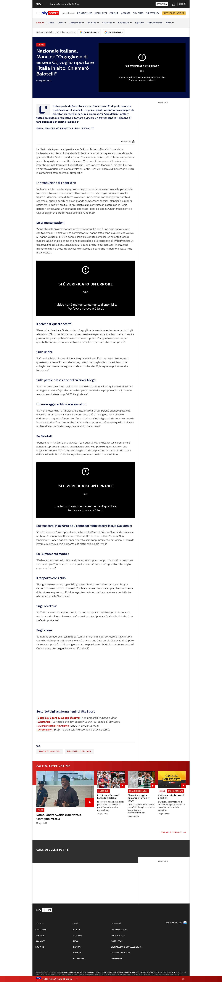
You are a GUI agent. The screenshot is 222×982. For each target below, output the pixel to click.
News (51, 23)
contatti (171, 972)
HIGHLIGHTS (101, 13)
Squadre (139, 23)
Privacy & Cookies (94, 972)
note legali (117, 941)
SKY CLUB (138, 13)
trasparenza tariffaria (148, 972)
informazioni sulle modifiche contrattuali (118, 972)
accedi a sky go (174, 922)
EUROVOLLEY (152, 13)
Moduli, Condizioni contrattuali (73, 972)
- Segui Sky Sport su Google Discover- (58, 717)
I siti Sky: (39, 923)
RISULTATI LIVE (84, 13)
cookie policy (118, 935)
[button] (106, 979)
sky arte (39, 947)
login (182, 4)
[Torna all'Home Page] (50, 13)
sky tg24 (40, 935)
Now (75, 941)
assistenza (162, 972)
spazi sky (78, 953)
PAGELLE (113, 13)
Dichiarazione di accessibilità (126, 947)
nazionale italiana (79, 751)
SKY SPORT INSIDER (174, 13)
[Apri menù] (37, 13)
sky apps (77, 935)
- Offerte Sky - (44, 729)
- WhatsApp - (44, 721)
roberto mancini (49, 751)
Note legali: (116, 923)
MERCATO (126, 13)
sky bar (77, 947)
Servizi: (76, 923)
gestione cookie (119, 930)
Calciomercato (155, 23)
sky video (40, 941)
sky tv (76, 930)
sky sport (40, 930)
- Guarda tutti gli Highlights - (53, 725)
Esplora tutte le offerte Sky (64, 4)
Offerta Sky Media (120, 953)
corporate (116, 958)
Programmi (79, 958)
